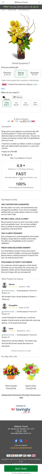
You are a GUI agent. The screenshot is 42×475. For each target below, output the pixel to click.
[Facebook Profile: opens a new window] (16, 440)
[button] (37, 470)
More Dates (35, 103)
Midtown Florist (21, 2)
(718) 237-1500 (21, 431)
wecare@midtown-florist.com (21, 433)
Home (3, 10)
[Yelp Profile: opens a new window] (26, 440)
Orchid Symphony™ (23, 291)
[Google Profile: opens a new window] (21, 440)
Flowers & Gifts (12, 10)
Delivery (7, 98)
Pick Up (19, 97)
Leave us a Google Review (21, 447)
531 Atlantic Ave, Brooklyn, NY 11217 (21, 429)
